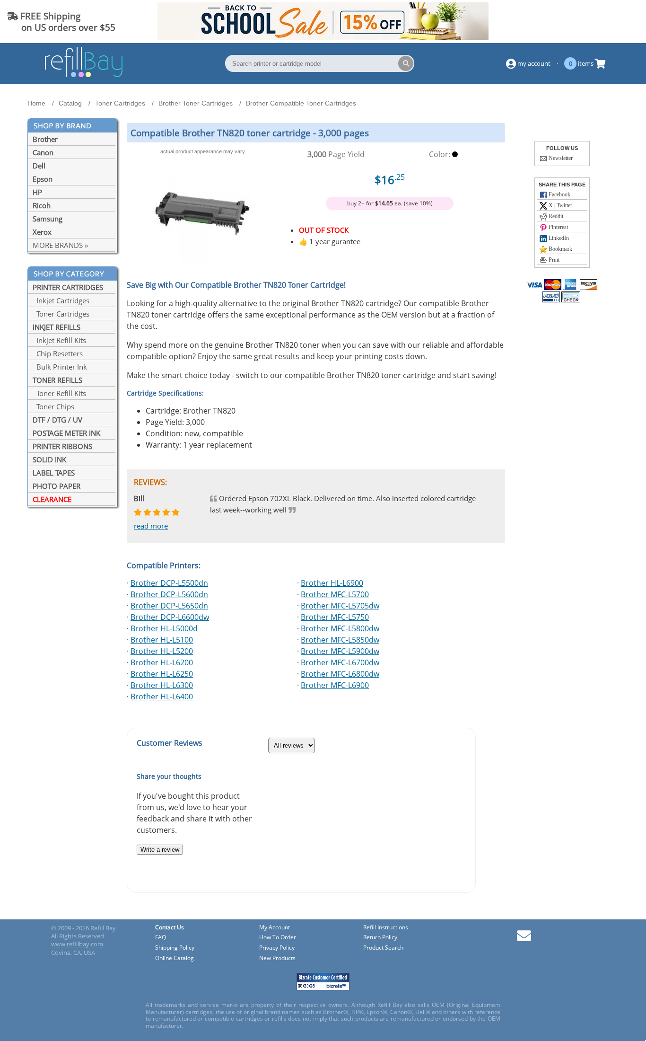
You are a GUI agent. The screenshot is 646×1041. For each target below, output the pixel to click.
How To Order (277, 937)
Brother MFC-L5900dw (340, 651)
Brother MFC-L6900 (335, 685)
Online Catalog (174, 958)
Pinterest (557, 227)
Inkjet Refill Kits (59, 340)
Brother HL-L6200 (162, 662)
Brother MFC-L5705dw (340, 605)
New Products (277, 958)
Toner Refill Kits (59, 393)
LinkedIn (558, 238)
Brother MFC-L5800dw (340, 628)
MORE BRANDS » (60, 245)
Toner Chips (53, 406)
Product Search (383, 948)
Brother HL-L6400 (162, 696)
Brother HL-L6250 (162, 674)
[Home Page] (84, 76)
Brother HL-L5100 (162, 640)
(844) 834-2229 (605, 21)
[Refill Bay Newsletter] (524, 939)
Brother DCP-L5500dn (169, 583)
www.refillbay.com (77, 944)
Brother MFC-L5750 (335, 617)
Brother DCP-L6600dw (170, 617)
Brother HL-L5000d (164, 628)
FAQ (160, 937)
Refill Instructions (385, 927)
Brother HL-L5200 (162, 651)
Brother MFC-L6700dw (340, 662)
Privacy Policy (277, 948)
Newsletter (560, 158)
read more (151, 525)
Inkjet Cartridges (61, 300)
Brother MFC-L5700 (335, 594)
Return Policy (380, 937)
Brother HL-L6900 (332, 583)
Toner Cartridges (61, 313)
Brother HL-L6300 (162, 685)
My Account (274, 927)
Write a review (159, 849)
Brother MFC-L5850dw (340, 640)
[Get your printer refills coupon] (323, 37)
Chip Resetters (58, 353)
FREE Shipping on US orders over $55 (61, 21)
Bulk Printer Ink (60, 366)
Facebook (558, 194)
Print (553, 259)
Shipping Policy (174, 948)
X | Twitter (559, 205)
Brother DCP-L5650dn (169, 605)
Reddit (555, 216)
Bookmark (559, 249)
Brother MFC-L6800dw (340, 674)
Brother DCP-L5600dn (169, 594)
